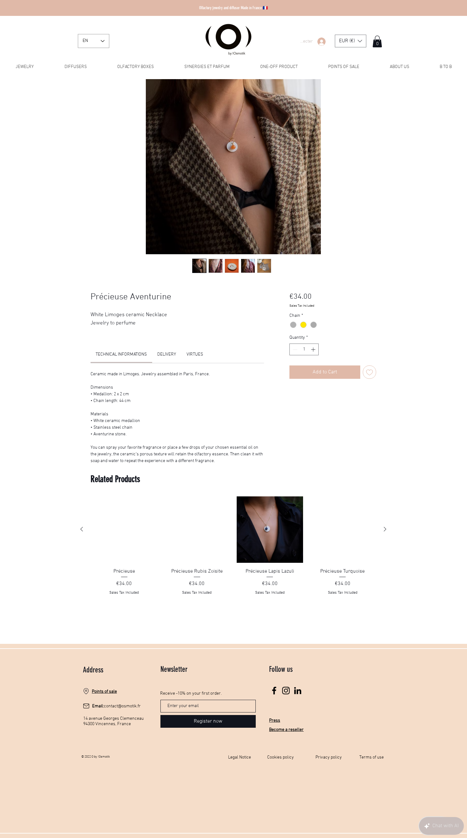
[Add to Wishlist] (369, 372)
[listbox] (350, 41)
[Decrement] (294, 349)
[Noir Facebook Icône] (274, 690)
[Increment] (314, 349)
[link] (121, 354)
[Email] (86, 706)
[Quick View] (124, 529)
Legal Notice (239, 757)
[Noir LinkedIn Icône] (298, 690)
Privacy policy (328, 757)
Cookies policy (280, 757)
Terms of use (371, 757)
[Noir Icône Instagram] (286, 690)
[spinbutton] (304, 349)
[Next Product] (385, 529)
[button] (350, 41)
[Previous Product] (81, 529)
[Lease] (86, 691)
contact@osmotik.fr (122, 706)
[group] (233, 553)
